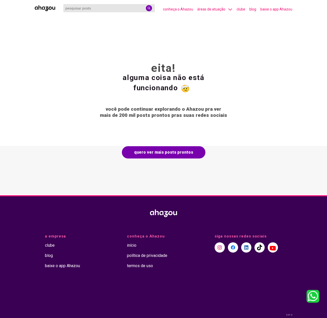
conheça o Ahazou (178, 9)
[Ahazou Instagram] (220, 247)
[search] (149, 8)
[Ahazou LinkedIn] (246, 247)
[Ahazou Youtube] (273, 247)
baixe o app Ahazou (276, 9)
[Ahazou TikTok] (259, 247)
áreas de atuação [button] (211, 9)
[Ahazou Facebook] (233, 247)
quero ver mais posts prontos (163, 152)
